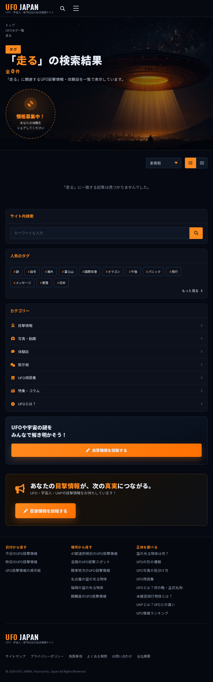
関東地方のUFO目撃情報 (90, 570)
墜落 (45, 282)
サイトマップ (16, 656)
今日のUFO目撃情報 (21, 553)
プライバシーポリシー (47, 656)
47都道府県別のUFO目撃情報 (94, 553)
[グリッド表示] (201, 163)
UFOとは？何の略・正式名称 (159, 587)
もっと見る (190, 290)
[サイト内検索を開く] (62, 8)
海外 (50, 271)
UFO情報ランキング (152, 613)
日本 (62, 282)
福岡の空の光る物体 (87, 587)
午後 (134, 271)
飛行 (175, 271)
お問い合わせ (122, 656)
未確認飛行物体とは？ (154, 596)
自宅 (33, 271)
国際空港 (91, 271)
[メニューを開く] (76, 8)
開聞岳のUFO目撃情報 (88, 596)
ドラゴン (114, 271)
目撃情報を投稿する (109, 450)
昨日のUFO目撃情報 (21, 561)
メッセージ (23, 282)
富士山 (68, 271)
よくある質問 (97, 656)
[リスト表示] (190, 163)
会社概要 (143, 656)
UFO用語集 (145, 579)
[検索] (196, 233)
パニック (154, 271)
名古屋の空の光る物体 (89, 579)
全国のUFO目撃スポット (90, 561)
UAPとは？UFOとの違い (155, 604)
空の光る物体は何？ (152, 553)
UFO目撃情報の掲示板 (23, 570)
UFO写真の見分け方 (152, 570)
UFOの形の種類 (148, 561)
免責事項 (75, 656)
